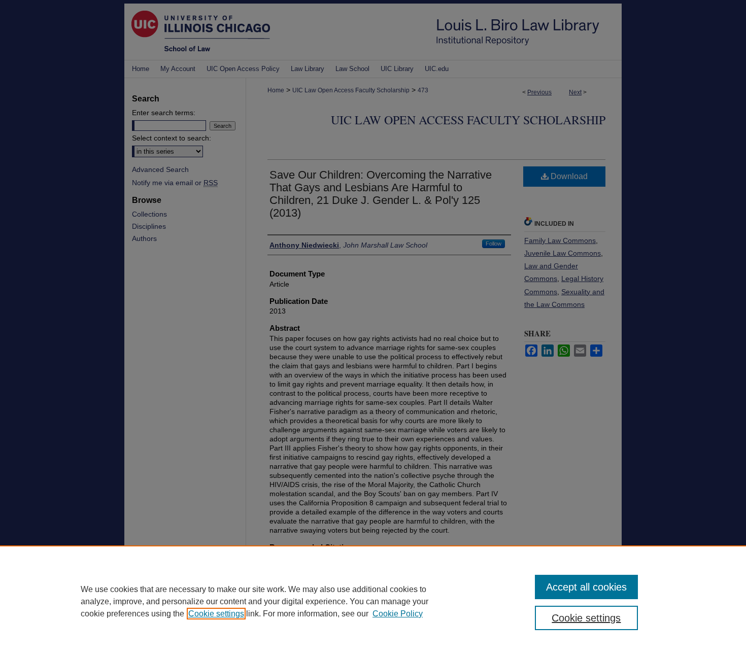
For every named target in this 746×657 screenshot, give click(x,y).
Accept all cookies (586, 587)
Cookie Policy (397, 613)
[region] (373, 601)
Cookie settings (216, 613)
